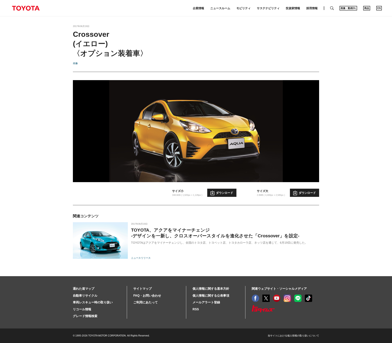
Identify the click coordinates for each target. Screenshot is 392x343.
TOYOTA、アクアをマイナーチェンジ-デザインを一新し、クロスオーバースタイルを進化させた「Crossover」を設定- (215, 233)
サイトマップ (142, 288)
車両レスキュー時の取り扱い (93, 302)
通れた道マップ (83, 288)
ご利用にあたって (145, 302)
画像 (75, 63)
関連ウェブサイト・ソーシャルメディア (279, 288)
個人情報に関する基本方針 (211, 288)
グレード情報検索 (85, 316)
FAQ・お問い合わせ (147, 295)
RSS (196, 309)
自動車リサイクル (85, 295)
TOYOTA (26, 8)
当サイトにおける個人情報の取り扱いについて (293, 335)
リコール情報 (82, 309)
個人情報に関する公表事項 (211, 295)
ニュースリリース (141, 258)
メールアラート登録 (206, 302)
